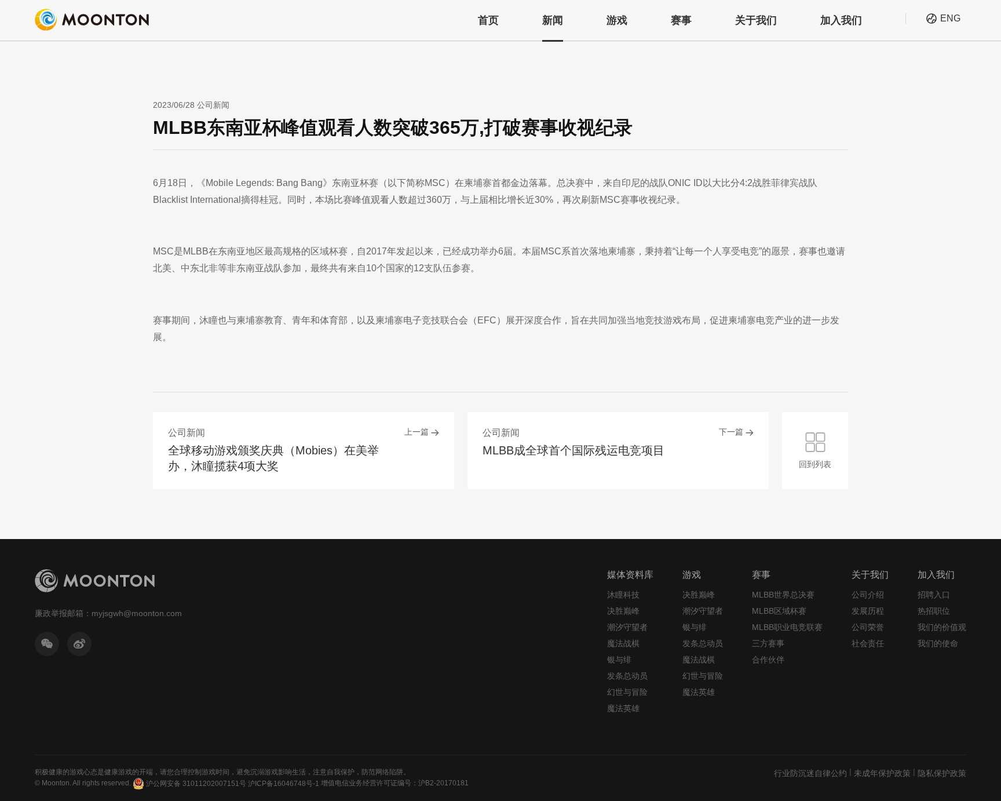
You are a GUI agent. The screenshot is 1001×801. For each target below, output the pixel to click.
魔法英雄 (623, 708)
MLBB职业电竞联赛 (787, 627)
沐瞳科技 (623, 594)
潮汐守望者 (627, 627)
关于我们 (756, 20)
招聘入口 (934, 594)
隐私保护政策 (942, 773)
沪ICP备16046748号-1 (283, 784)
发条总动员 (627, 675)
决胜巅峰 (623, 611)
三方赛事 (768, 643)
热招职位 (934, 611)
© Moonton (52, 783)
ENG (950, 18)
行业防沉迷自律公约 (810, 773)
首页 (488, 20)
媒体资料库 (630, 575)
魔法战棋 (623, 643)
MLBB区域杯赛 (779, 611)
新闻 (552, 20)
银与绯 (619, 659)
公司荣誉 (868, 627)
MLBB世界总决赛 (783, 594)
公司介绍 (868, 594)
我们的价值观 (942, 627)
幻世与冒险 (627, 692)
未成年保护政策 (882, 773)
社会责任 (868, 643)
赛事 (681, 20)
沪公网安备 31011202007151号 (196, 784)
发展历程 (868, 611)
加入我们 (841, 20)
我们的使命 (938, 643)
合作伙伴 (768, 659)
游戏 (617, 20)
